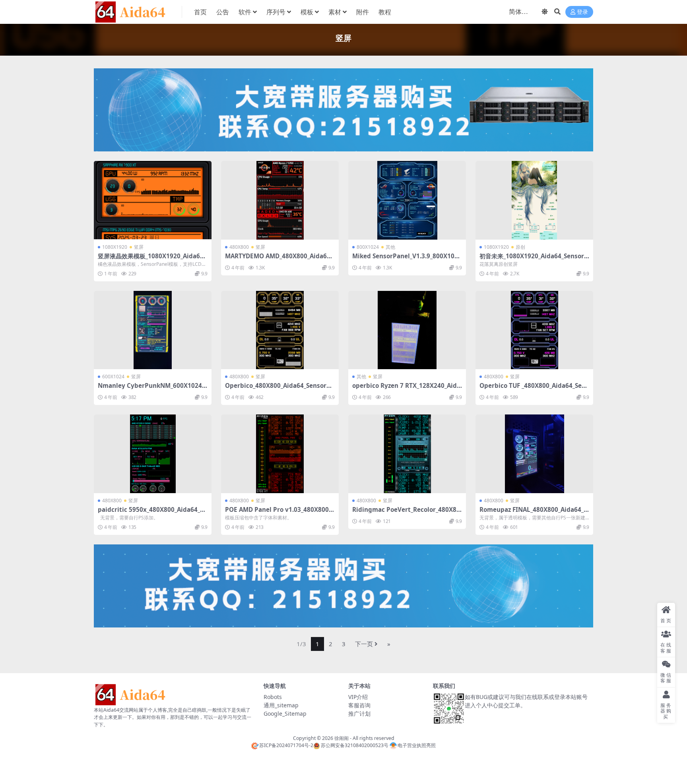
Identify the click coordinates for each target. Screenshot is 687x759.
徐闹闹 (341, 738)
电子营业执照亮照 (417, 745)
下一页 (364, 644)
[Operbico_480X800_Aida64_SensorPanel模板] (280, 330)
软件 (245, 12)
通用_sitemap (281, 705)
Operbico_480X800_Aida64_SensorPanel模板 (279, 389)
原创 (520, 247)
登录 (582, 12)
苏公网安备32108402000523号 (354, 745)
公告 (222, 12)
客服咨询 (359, 705)
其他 (390, 247)
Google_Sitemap (285, 713)
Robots (273, 697)
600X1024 (113, 376)
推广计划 (359, 713)
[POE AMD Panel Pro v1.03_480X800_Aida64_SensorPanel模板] (280, 453)
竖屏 (139, 247)
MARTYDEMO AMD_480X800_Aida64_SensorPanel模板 (279, 259)
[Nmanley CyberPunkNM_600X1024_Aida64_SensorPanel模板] (153, 330)
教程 (384, 12)
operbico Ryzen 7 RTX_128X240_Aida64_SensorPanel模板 (406, 389)
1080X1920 (114, 247)
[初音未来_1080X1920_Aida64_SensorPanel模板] (534, 200)
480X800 (239, 247)
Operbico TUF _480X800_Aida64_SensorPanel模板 (534, 389)
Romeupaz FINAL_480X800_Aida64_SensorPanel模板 (533, 513)
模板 (307, 12)
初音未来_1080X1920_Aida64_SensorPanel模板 (533, 259)
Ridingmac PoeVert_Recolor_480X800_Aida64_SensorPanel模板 (406, 513)
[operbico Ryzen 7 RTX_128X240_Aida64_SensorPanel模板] (407, 330)
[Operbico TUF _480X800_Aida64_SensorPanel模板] (534, 330)
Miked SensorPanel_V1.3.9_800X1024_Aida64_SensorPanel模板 (407, 259)
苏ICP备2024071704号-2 (286, 745)
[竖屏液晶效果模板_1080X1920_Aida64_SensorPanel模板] (153, 200)
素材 (334, 12)
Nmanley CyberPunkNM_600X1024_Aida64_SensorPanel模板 (151, 389)
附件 (362, 12)
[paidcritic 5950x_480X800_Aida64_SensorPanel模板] (153, 453)
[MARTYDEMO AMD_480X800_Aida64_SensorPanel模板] (280, 200)
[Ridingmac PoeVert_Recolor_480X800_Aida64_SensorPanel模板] (407, 453)
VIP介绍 (358, 697)
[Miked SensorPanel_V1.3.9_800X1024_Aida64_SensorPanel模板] (407, 200)
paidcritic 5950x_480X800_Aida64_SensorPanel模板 (152, 513)
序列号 (275, 12)
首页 (200, 12)
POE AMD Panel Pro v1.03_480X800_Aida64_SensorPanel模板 (278, 513)
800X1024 (368, 247)
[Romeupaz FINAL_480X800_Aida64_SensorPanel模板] (534, 453)
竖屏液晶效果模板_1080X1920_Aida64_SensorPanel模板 (152, 259)
